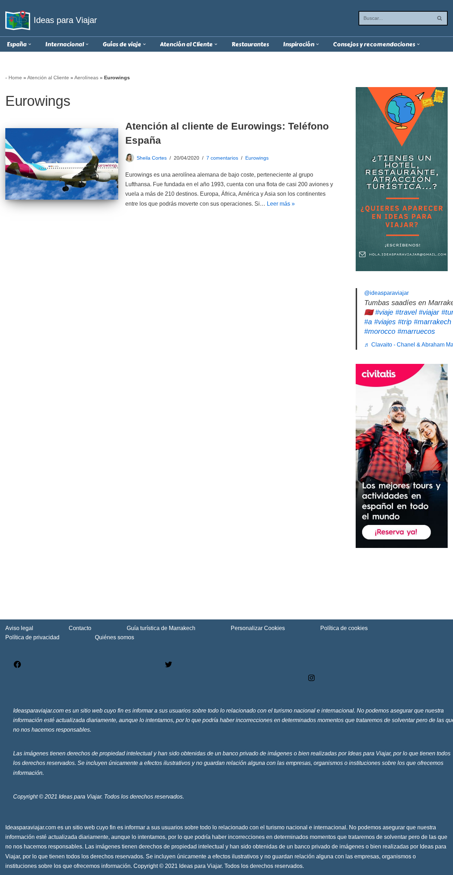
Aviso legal (19, 628)
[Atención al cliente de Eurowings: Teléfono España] (61, 164)
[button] (29, 44)
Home (15, 77)
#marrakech (432, 322)
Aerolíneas (86, 77)
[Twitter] (168, 667)
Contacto (80, 628)
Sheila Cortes (152, 158)
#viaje (384, 312)
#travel (406, 312)
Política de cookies (344, 628)
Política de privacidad (32, 637)
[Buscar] (440, 18)
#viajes (385, 322)
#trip (405, 322)
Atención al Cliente (48, 77)
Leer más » (281, 204)
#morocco (379, 331)
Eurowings (257, 158)
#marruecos (416, 331)
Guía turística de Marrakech (161, 628)
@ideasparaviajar (386, 293)
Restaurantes (250, 44)
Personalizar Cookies (258, 628)
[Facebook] (17, 667)
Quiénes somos (114, 637)
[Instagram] (311, 680)
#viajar (429, 312)
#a (368, 322)
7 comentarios (222, 158)
